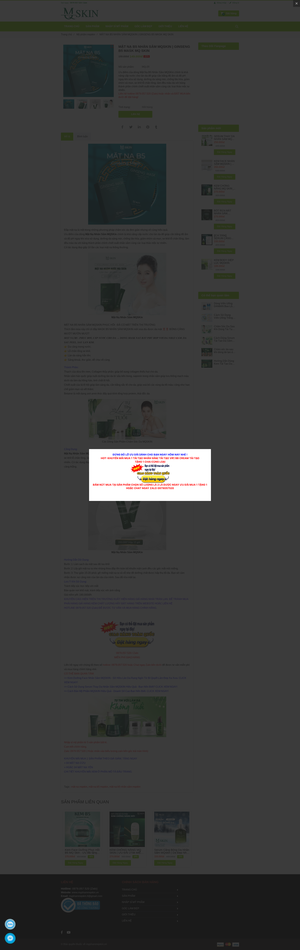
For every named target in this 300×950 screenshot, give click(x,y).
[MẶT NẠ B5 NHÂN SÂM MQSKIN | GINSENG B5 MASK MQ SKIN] (150, 465)
